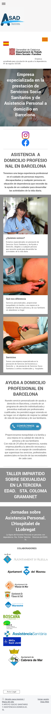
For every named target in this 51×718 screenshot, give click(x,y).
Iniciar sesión (43, 699)
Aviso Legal (11, 692)
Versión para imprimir (14, 699)
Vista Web (44, 702)
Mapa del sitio (8, 702)
